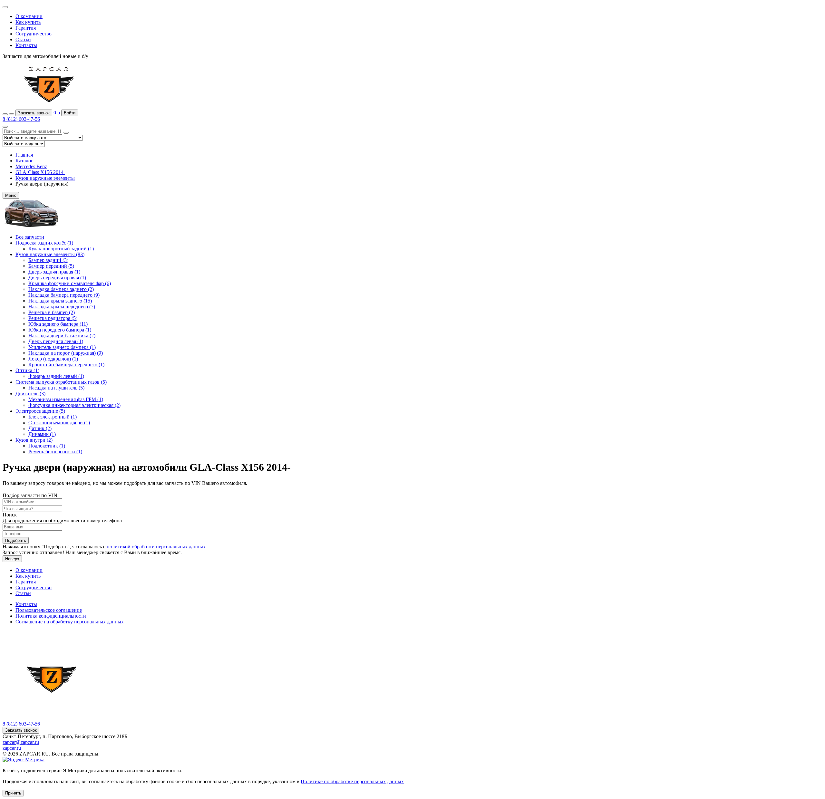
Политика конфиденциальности (50, 616)
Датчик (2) (40, 428)
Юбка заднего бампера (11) (58, 324)
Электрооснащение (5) (40, 411)
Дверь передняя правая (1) (57, 277)
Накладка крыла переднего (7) (61, 306)
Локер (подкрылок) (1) (53, 358)
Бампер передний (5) (51, 266)
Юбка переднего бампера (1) (59, 329)
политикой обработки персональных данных (156, 546)
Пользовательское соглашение (48, 610)
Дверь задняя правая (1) (54, 271)
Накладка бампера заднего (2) (61, 289)
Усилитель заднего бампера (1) (62, 347)
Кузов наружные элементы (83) (49, 254)
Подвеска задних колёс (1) (44, 242)
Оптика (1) (27, 370)
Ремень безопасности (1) (55, 451)
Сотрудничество (33, 33)
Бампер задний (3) (48, 260)
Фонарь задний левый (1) (56, 376)
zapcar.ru (12, 748)
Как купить (28, 22)
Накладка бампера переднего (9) (64, 295)
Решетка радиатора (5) (52, 318)
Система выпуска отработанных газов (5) (61, 382)
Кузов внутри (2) (34, 440)
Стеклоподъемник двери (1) (59, 422)
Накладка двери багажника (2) (61, 335)
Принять (13, 793)
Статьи (23, 39)
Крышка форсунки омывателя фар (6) (69, 283)
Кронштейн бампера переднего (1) (66, 364)
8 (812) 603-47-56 (21, 119)
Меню (10, 195)
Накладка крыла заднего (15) (60, 300)
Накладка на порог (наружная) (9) (65, 353)
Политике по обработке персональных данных (352, 781)
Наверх (12, 558)
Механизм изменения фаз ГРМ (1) (65, 399)
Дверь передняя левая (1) (55, 341)
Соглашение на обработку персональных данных (69, 621)
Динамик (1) (42, 434)
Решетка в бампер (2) (51, 312)
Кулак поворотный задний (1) (61, 248)
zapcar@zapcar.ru (21, 742)
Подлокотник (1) (46, 445)
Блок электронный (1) (52, 416)
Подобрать (15, 540)
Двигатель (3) (30, 393)
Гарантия (25, 28)
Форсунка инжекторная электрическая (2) (74, 405)
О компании (29, 16)
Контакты (26, 45)
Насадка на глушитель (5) (56, 387)
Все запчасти (29, 237)
